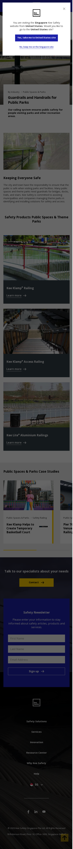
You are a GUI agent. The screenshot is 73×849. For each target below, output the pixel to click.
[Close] (64, 8)
